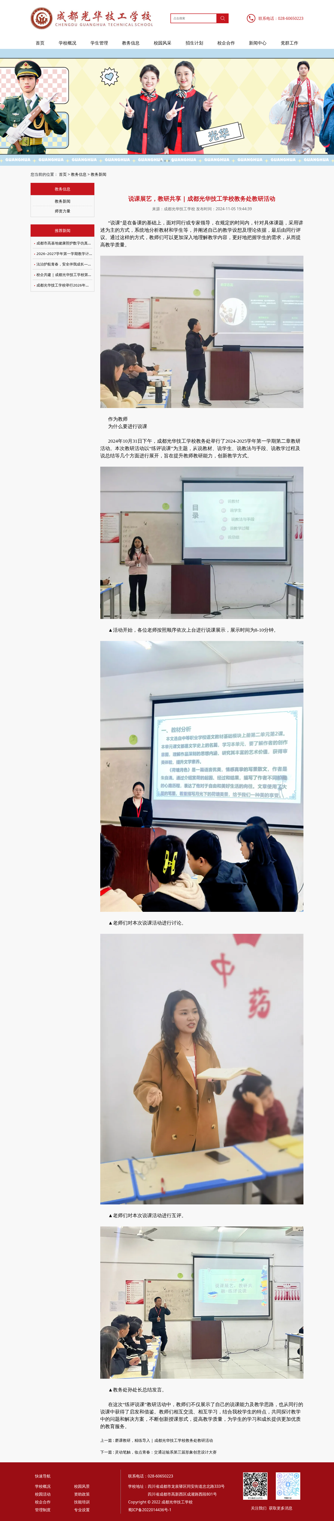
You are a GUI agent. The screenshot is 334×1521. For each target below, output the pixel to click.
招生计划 (194, 43)
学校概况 (67, 43)
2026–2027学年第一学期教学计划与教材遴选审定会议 (81, 253)
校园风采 (162, 43)
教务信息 (131, 43)
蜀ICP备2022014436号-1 (149, 1509)
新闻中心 (258, 43)
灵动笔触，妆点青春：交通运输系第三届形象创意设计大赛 (166, 1452)
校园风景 (82, 1486)
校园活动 (43, 1494)
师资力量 (62, 211)
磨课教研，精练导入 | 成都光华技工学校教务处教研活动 (164, 1440)
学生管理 (99, 43)
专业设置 (82, 1509)
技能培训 (82, 1502)
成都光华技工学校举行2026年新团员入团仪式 (73, 285)
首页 (40, 43)
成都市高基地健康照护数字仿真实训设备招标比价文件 (80, 243)
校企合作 (226, 43)
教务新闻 (98, 174)
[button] (161, 161)
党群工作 (289, 43)
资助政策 (82, 1494)
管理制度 (43, 1509)
